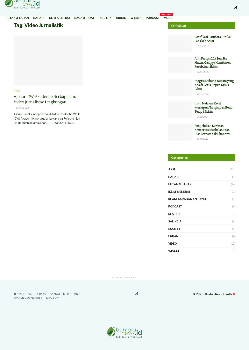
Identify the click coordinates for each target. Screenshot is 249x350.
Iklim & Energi (59, 17)
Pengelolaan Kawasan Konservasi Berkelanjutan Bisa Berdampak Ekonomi (212, 130)
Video (168, 17)
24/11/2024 (202, 117)
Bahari (38, 17)
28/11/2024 (202, 94)
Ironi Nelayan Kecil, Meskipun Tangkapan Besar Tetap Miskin (214, 108)
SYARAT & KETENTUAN (64, 294)
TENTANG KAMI (23, 294)
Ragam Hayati (84, 17)
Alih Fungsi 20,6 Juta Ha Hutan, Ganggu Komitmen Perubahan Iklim (213, 63)
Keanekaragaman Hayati (187, 199)
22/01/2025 (202, 72)
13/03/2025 (202, 46)
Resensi (174, 214)
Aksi (17, 91)
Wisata (136, 17)
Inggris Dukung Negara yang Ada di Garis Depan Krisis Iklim (214, 85)
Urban (121, 17)
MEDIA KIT (52, 298)
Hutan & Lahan (17, 17)
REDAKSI (41, 294)
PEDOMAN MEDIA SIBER (28, 298)
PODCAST (153, 17)
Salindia (174, 221)
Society (106, 17)
